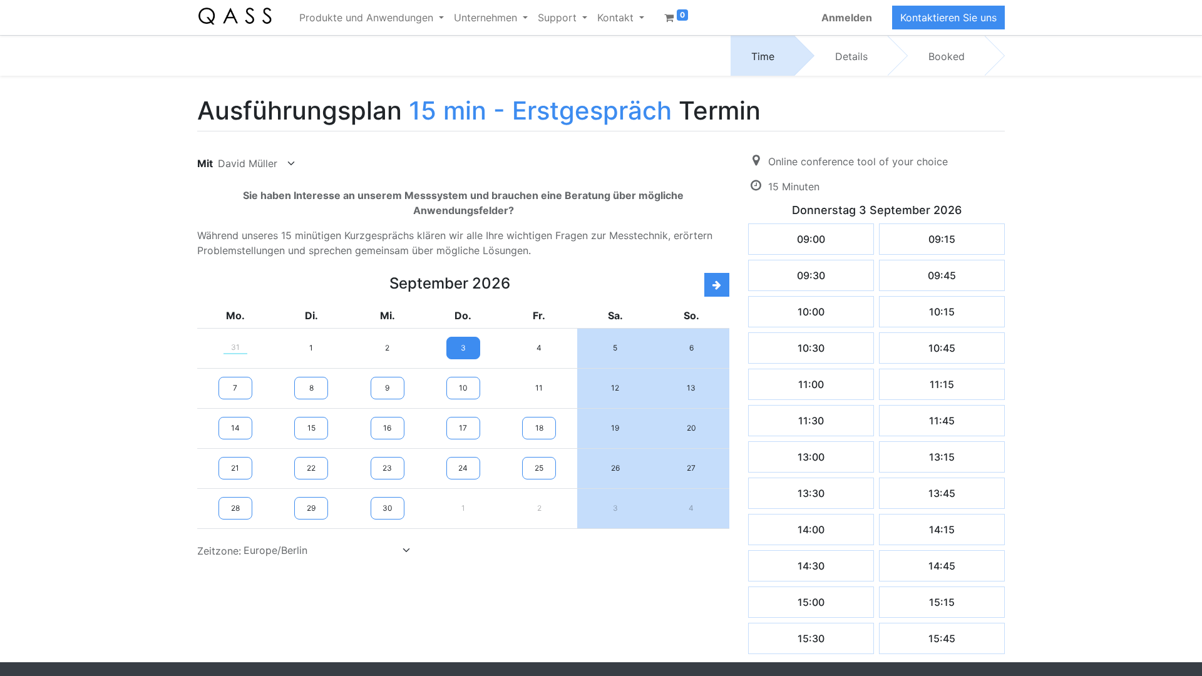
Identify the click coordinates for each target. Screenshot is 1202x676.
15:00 (811, 602)
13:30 (811, 493)
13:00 (811, 457)
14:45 (941, 566)
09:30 (811, 275)
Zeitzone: (219, 551)
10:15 (942, 311)
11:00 (811, 384)
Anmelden (846, 17)
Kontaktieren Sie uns (948, 17)
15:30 (811, 638)
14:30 (811, 566)
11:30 (811, 420)
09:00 (811, 239)
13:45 (941, 493)
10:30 (811, 348)
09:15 (941, 239)
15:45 (941, 638)
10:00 (811, 311)
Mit (205, 163)
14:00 (811, 529)
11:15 (942, 384)
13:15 (942, 457)
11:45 (942, 420)
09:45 (942, 275)
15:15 (942, 602)
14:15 (942, 529)
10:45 (941, 348)
